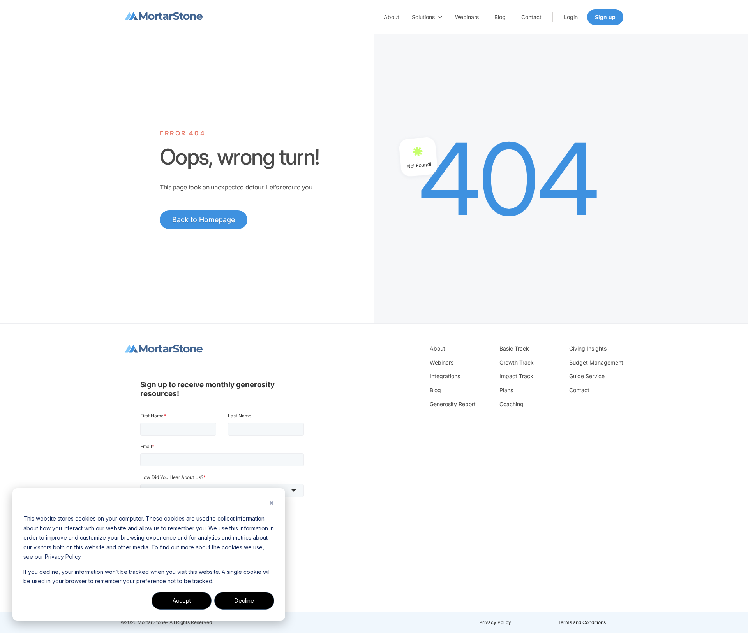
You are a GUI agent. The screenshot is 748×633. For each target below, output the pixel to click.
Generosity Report (453, 404)
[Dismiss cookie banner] (271, 504)
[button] (427, 17)
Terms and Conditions (582, 622)
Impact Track (516, 376)
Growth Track (516, 362)
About (391, 17)
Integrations (445, 376)
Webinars (467, 17)
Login (571, 17)
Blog (500, 17)
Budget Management (596, 362)
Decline (244, 600)
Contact (531, 17)
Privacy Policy (495, 622)
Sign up (605, 17)
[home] (164, 17)
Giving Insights (588, 348)
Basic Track (514, 348)
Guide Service (587, 376)
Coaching (511, 404)
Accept (182, 600)
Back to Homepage (203, 220)
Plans (506, 390)
